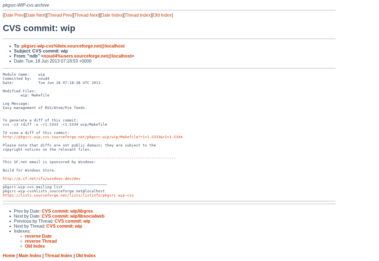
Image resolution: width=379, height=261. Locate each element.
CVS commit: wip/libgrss (67, 211)
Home (9, 255)
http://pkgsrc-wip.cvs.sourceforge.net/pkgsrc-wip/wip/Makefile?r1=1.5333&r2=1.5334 (93, 137)
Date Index (111, 15)
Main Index (30, 255)
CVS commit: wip (72, 221)
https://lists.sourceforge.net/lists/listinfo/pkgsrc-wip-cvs (68, 195)
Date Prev (14, 15)
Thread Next (86, 15)
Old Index (162, 15)
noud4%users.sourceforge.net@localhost (88, 56)
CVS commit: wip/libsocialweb (73, 216)
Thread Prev (60, 15)
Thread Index (138, 15)
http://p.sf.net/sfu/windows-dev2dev (41, 179)
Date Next (36, 15)
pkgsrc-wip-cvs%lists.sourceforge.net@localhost (73, 46)
